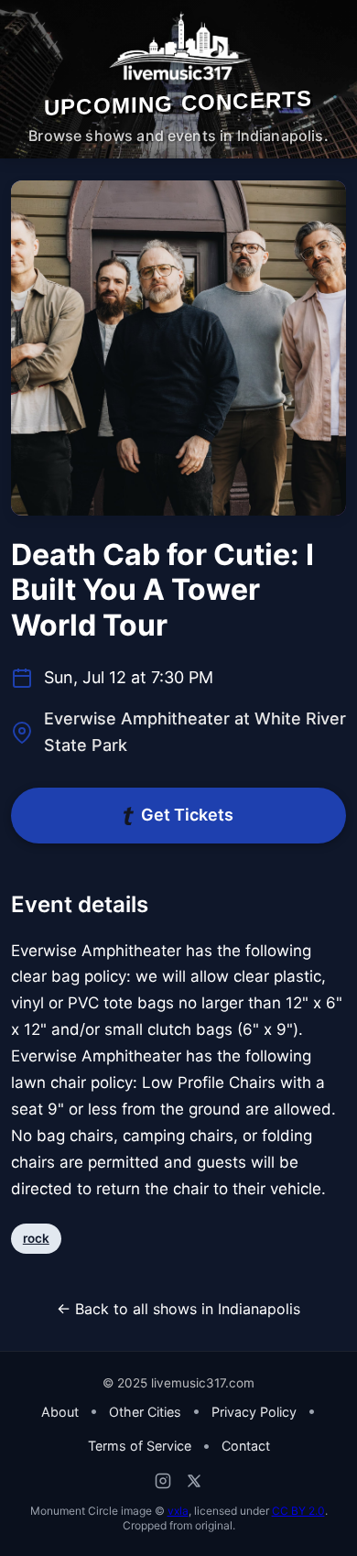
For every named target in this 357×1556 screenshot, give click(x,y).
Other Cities (145, 1412)
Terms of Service (139, 1445)
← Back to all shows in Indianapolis (178, 1309)
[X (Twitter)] (194, 1481)
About (60, 1412)
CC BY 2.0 (298, 1511)
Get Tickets (187, 814)
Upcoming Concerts (178, 103)
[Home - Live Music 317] (178, 46)
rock (36, 1238)
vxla (178, 1511)
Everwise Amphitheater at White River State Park (195, 732)
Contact (246, 1445)
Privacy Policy (254, 1412)
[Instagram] (163, 1481)
